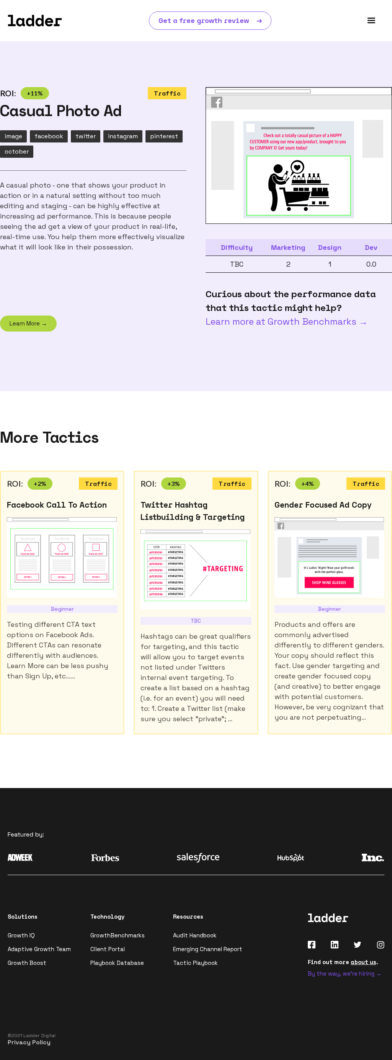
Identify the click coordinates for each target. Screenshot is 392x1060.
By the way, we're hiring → (345, 973)
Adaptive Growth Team (39, 949)
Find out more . (343, 961)
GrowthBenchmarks (117, 935)
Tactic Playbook (195, 962)
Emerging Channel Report (207, 949)
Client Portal (107, 949)
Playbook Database (117, 962)
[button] (371, 21)
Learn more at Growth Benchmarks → (287, 321)
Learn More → (28, 323)
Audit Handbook (195, 935)
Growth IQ (21, 935)
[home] (35, 21)
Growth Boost (27, 962)
